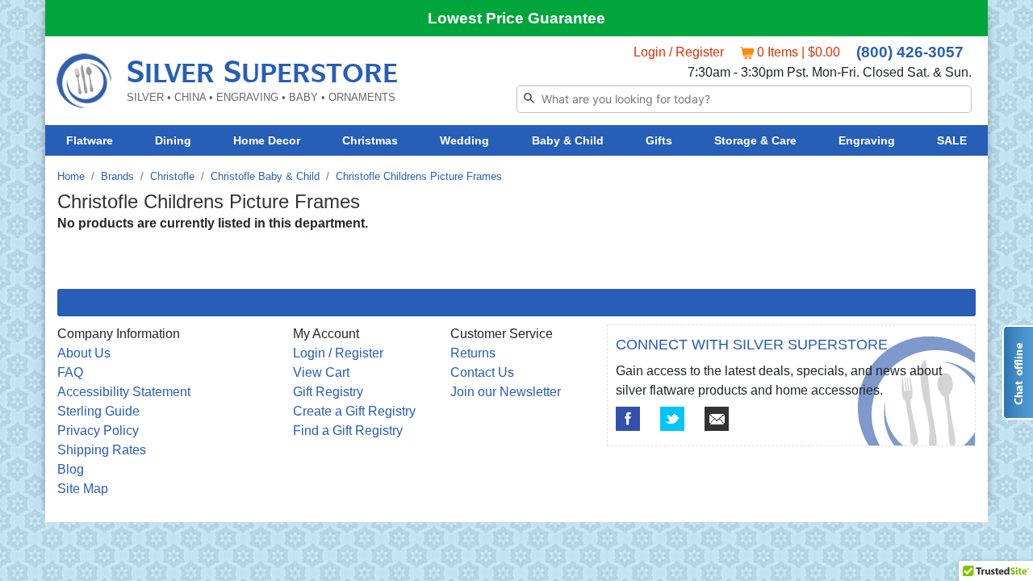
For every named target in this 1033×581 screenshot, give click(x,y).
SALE (952, 140)
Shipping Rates (101, 450)
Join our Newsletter (505, 392)
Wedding (464, 140)
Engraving (867, 140)
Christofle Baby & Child (265, 176)
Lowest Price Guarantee (516, 18)
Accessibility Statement (123, 392)
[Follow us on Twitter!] (672, 419)
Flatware (89, 140)
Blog (70, 469)
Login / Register (679, 52)
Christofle (172, 176)
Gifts (659, 140)
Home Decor (266, 140)
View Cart (321, 372)
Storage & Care (755, 140)
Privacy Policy (98, 430)
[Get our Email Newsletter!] (717, 419)
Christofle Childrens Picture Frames (419, 176)
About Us (84, 353)
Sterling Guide (98, 411)
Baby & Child (568, 140)
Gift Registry (328, 392)
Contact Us (482, 372)
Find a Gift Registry (348, 430)
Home (71, 176)
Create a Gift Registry (354, 411)
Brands (117, 176)
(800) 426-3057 (910, 52)
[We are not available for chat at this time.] (1017, 372)
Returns (473, 353)
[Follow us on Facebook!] (628, 419)
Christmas (370, 140)
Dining (173, 140)
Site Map (82, 488)
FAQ (70, 372)
